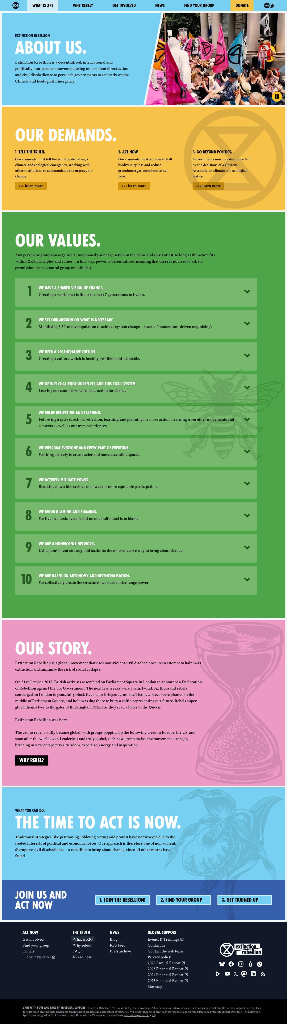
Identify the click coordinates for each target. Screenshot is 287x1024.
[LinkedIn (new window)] (253, 974)
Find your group (199, 5)
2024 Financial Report (166, 974)
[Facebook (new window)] (231, 964)
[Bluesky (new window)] (222, 964)
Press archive (120, 951)
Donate (242, 5)
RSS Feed (117, 945)
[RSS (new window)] (263, 974)
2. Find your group (181, 900)
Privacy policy (159, 957)
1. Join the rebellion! (122, 900)
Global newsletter (37, 957)
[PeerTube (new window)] (218, 973)
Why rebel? (83, 5)
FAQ (76, 951)
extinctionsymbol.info (136, 1015)
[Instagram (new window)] (241, 964)
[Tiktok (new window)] (259, 964)
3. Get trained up (240, 900)
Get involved (124, 5)
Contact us (156, 945)
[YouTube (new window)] (227, 974)
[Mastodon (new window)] (244, 973)
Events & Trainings (164, 939)
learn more (31, 186)
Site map (155, 986)
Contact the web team (165, 951)
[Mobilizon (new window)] (250, 964)
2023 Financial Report (166, 968)
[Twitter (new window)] (236, 974)
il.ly (154, 1015)
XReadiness (81, 957)
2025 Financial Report (166, 980)
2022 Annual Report (164, 962)
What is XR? (42, 5)
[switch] (277, 97)
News (160, 5)
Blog (113, 939)
